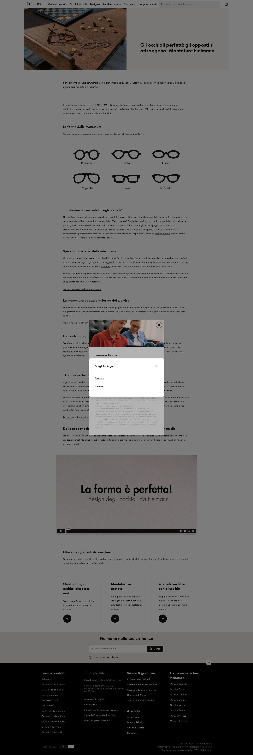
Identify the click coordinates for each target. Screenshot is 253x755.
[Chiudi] (156, 366)
